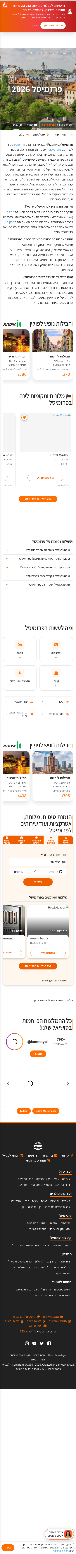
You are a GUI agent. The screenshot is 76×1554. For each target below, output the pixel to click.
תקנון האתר (39, 1355)
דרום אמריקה (62, 1185)
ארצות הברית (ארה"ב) (57, 1207)
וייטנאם (54, 1201)
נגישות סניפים (23, 1289)
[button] (38, 550)
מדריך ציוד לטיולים (45, 1261)
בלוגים (45, 1245)
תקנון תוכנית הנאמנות (20, 1355)
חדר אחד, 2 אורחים (55, 855)
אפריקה (22, 1185)
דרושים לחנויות (42, 1289)
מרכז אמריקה (25, 1179)
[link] (49, 1343)
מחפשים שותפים (29, 1245)
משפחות (65, 1223)
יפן (40, 1207)
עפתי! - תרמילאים (37, 1223)
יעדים (52, 53)
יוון (23, 1207)
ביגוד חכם (64, 1295)
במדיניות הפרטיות (61, 1551)
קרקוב (11, 222)
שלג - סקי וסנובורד (59, 1229)
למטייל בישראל (37, 1229)
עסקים (54, 1223)
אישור (8, 1547)
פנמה (44, 1201)
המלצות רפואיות (61, 1267)
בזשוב (10, 212)
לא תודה (34, 25)
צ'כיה (35, 1201)
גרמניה (32, 1207)
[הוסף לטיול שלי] (24, 418)
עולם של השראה (21, 1267)
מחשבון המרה (49, 125)
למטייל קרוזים (41, 1267)
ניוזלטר (13, 1245)
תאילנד (66, 1201)
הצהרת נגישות (38, 1359)
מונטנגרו (16, 1201)
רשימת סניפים (62, 1289)
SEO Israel (26, 1331)
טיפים (67, 1245)
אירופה (40, 53)
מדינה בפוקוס (62, 1273)
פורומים (56, 1245)
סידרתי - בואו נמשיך (53, 25)
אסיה (56, 1179)
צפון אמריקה (43, 1179)
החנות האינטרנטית (45, 1295)
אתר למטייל (66, 53)
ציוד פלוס (64, 1261)
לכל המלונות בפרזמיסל (38, 966)
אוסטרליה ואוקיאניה (41, 1185)
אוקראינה (55, 149)
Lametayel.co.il (65, 1365)
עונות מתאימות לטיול (20, 1261)
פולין (29, 53)
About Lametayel (57, 1355)
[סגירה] (73, 1530)
